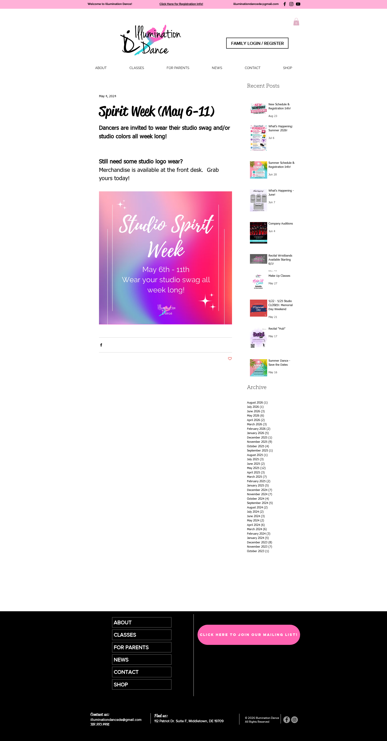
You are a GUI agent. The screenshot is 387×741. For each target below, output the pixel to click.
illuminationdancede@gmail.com (256, 4)
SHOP (121, 684)
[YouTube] (298, 4)
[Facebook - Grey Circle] (286, 719)
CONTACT (126, 672)
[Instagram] (291, 4)
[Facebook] (284, 4)
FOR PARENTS (131, 647)
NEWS (121, 660)
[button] (136, 68)
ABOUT (123, 622)
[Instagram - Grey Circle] (294, 719)
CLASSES (125, 635)
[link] (296, 21)
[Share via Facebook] (101, 345)
